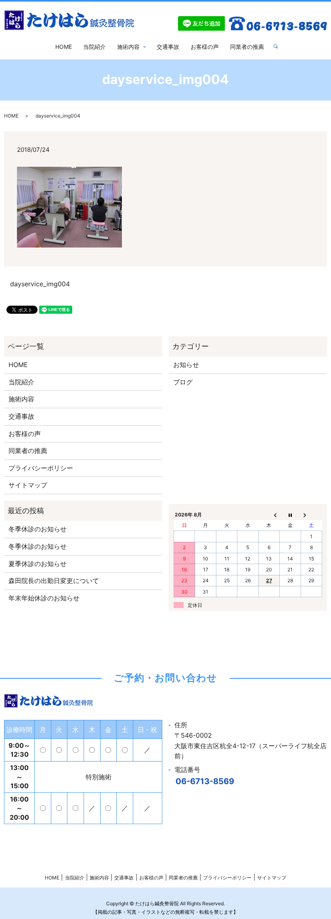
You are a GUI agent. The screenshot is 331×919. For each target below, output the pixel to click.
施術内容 (128, 46)
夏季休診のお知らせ (37, 564)
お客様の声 (205, 46)
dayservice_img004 (40, 284)
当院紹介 (94, 46)
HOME (63, 46)
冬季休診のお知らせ (37, 529)
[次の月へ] (311, 514)
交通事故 (168, 46)
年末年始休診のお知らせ (44, 598)
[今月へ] (290, 514)
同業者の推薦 (247, 46)
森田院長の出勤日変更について (53, 581)
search (279, 46)
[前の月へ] (268, 514)
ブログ (183, 382)
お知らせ (186, 365)
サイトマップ (27, 485)
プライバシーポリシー (40, 468)
